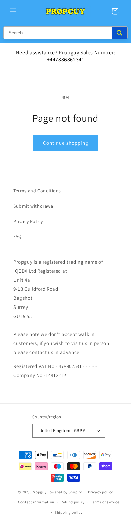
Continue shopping (65, 143)
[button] (13, 11)
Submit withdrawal (34, 206)
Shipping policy (69, 512)
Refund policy (73, 502)
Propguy (39, 491)
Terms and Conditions (37, 191)
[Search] (119, 33)
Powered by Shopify (64, 491)
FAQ (17, 236)
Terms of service (105, 502)
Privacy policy (100, 492)
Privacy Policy (28, 221)
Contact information (36, 502)
